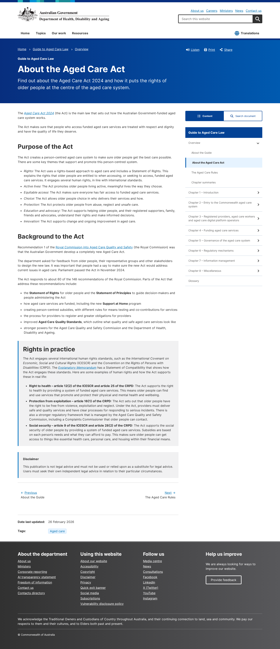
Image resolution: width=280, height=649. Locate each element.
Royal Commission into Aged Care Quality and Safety (94, 247)
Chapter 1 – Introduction (203, 192)
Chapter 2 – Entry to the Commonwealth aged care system (220, 204)
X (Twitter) (150, 588)
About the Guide (201, 152)
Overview (81, 49)
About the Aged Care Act (208, 162)
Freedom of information (35, 582)
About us (197, 11)
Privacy (85, 582)
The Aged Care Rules (204, 172)
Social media (89, 593)
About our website (93, 561)
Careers (211, 11)
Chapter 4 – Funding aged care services (213, 230)
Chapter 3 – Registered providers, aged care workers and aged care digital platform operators (221, 218)
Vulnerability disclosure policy (102, 604)
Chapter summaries (203, 182)
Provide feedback (223, 580)
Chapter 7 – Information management (211, 260)
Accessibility (89, 566)
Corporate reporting (32, 572)
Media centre (152, 561)
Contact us (254, 11)
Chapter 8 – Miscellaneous (204, 270)
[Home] (63, 14)
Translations (250, 33)
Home (25, 33)
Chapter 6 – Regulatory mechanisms (211, 250)
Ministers (226, 11)
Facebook (150, 577)
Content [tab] (207, 116)
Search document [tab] (245, 116)
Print (211, 50)
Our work (59, 33)
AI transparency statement (37, 577)
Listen (195, 50)
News (239, 11)
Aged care (57, 531)
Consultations (153, 572)
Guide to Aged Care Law (50, 49)
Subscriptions (90, 598)
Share (228, 50)
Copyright (87, 572)
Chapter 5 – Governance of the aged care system (219, 240)
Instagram (150, 598)
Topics (41, 33)
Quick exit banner (93, 588)
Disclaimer (87, 577)
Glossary (193, 280)
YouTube (149, 593)
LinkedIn (149, 582)
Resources (80, 33)
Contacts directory (31, 593)
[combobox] (215, 18)
